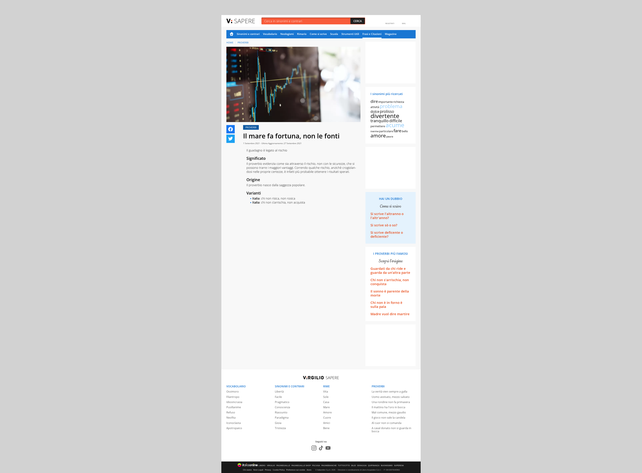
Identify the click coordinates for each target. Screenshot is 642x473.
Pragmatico (282, 402)
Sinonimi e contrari (248, 34)
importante (385, 102)
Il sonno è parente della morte (389, 293)
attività (374, 107)
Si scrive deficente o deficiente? (386, 234)
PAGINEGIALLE (283, 465)
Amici (326, 423)
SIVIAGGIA (362, 465)
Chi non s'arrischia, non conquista (389, 282)
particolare (386, 131)
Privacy (268, 470)
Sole (326, 397)
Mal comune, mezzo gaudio (389, 412)
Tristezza (280, 428)
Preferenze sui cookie (295, 470)
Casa (326, 402)
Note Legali (258, 470)
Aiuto (309, 470)
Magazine (391, 34)
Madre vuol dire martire (390, 314)
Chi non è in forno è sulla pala (386, 304)
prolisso (387, 111)
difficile (395, 120)
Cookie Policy (279, 470)
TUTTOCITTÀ (344, 465)
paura (389, 136)
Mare (326, 407)
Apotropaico (234, 428)
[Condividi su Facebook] (230, 129)
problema (391, 106)
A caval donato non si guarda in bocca (391, 429)
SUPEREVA (399, 465)
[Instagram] (313, 447)
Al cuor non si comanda (386, 423)
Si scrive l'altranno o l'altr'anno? (387, 216)
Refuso (230, 412)
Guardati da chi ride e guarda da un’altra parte (390, 270)
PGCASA (316, 465)
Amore (327, 412)
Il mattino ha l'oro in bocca (388, 407)
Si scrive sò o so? (383, 225)
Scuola (334, 34)
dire (374, 101)
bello (405, 131)
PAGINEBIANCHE (329, 465)
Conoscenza (282, 407)
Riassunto (281, 412)
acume (395, 125)
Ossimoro (232, 391)
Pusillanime (233, 407)
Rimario (301, 34)
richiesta (398, 102)
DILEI (353, 465)
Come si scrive (318, 34)
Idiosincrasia (234, 402)
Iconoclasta (233, 423)
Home (231, 34)
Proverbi (243, 42)
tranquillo (379, 120)
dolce (374, 111)
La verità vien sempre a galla (389, 391)
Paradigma (282, 417)
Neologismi (287, 34)
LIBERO (261, 465)
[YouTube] (328, 447)
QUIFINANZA (374, 465)
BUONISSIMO (387, 465)
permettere (377, 126)
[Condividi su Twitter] (230, 139)
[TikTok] (321, 447)
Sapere (244, 21)
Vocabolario (270, 34)
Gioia (278, 423)
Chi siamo (247, 470)
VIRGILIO (271, 465)
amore (378, 135)
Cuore (327, 417)
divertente (384, 116)
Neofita (231, 417)
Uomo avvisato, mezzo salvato (391, 397)
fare (397, 130)
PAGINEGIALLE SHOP (301, 465)
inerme (374, 131)
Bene (326, 428)
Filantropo (232, 397)
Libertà (279, 391)
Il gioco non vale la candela (388, 417)
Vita (325, 391)
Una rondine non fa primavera (391, 402)
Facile (278, 397)
